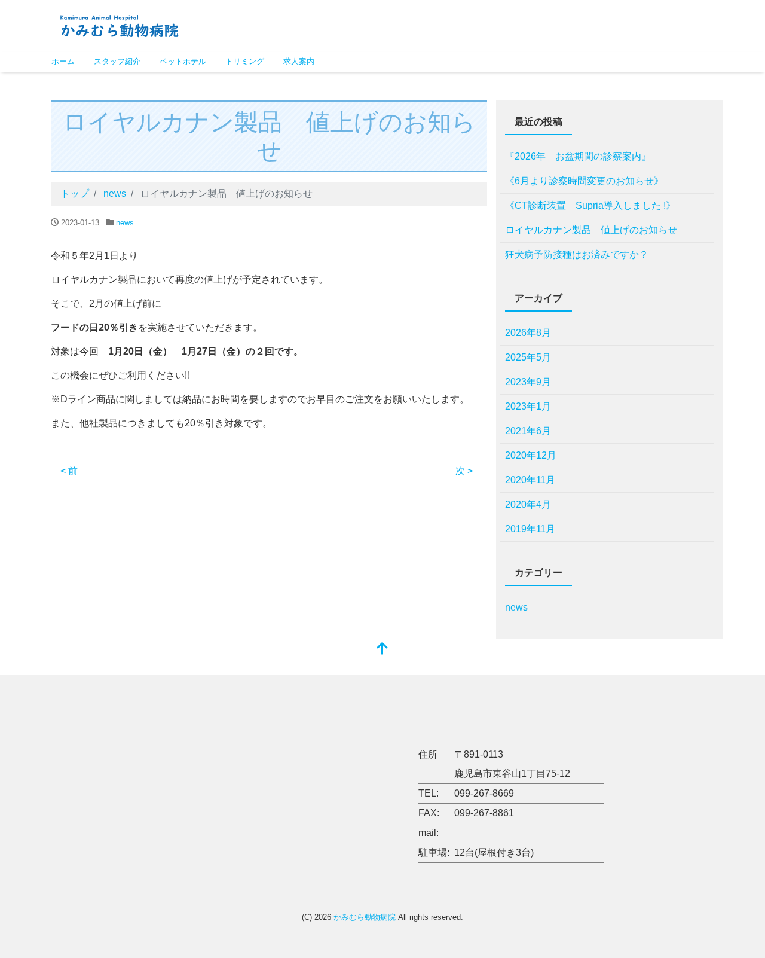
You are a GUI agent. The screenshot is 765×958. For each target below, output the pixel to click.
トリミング (244, 61)
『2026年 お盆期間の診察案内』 (578, 156)
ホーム (63, 61)
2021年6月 (528, 431)
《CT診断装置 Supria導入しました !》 (590, 205)
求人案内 (298, 61)
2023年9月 (528, 382)
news (125, 222)
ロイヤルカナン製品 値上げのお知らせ (591, 230)
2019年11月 (530, 529)
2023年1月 (528, 406)
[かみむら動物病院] (119, 25)
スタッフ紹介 (117, 61)
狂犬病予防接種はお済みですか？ (576, 254)
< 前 (69, 471)
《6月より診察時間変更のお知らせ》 (584, 181)
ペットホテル (183, 61)
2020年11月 (530, 480)
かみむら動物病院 (364, 917)
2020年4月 (528, 504)
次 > (464, 471)
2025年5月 (528, 357)
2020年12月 (530, 455)
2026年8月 (528, 333)
